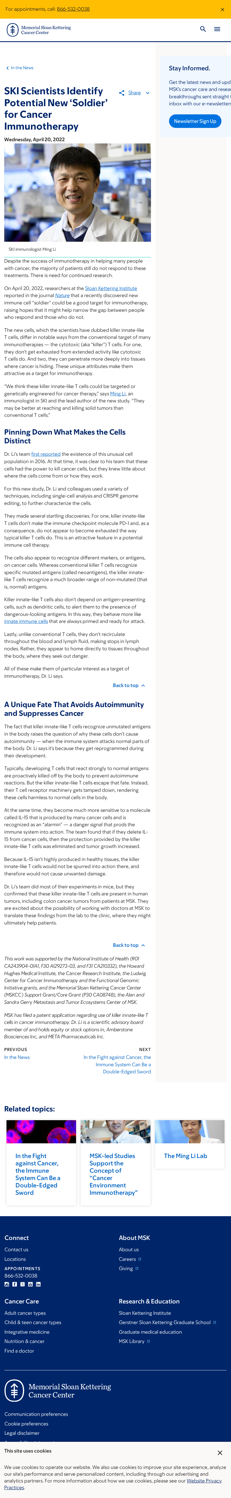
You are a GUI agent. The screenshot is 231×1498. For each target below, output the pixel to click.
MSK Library (132, 1341)
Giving (126, 1268)
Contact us (16, 1249)
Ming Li (118, 393)
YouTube (30, 1284)
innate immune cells (26, 621)
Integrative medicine (27, 1332)
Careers (128, 1259)
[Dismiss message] (222, 9)
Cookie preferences (26, 1424)
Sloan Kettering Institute (111, 288)
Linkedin (38, 1284)
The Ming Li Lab (185, 1155)
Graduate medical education (150, 1332)
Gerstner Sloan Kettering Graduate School (165, 1322)
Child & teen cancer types (33, 1322)
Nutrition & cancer (25, 1341)
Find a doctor (19, 1351)
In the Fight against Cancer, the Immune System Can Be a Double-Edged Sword (117, 1064)
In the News (22, 67)
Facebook (14, 1284)
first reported (46, 454)
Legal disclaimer (22, 1433)
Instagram (7, 1284)
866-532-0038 (73, 9)
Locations (15, 1259)
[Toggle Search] (203, 30)
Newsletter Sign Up (195, 121)
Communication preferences (36, 1414)
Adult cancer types (25, 1313)
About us (129, 1249)
